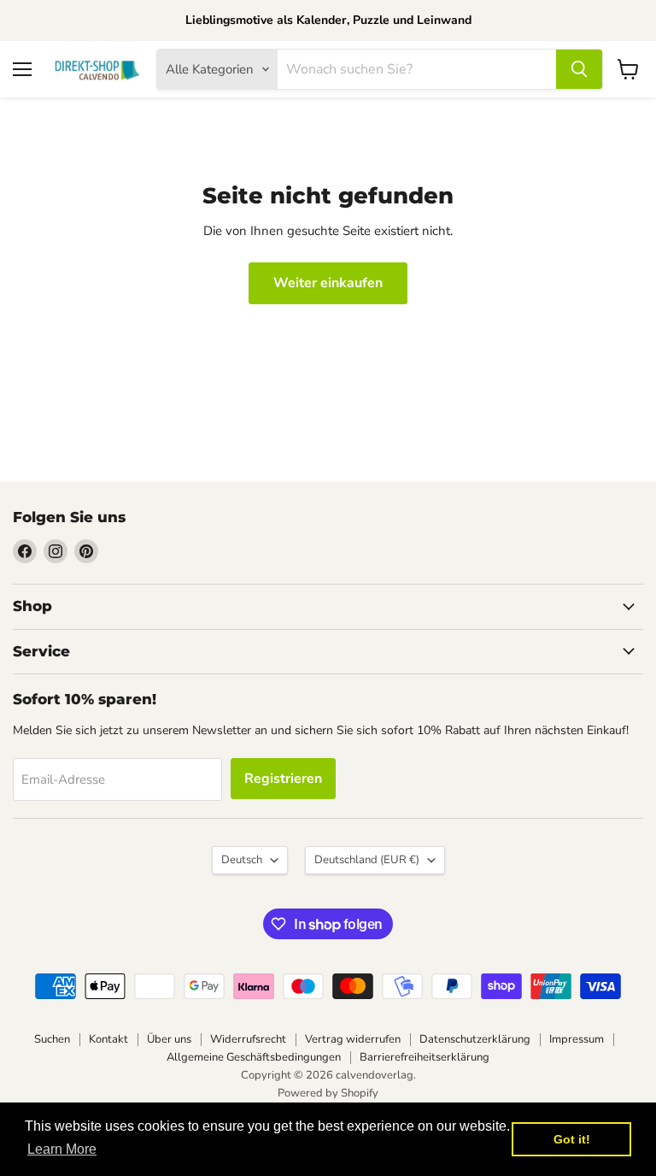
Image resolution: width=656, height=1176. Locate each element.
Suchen (52, 1039)
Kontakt (108, 1039)
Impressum (576, 1039)
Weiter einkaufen (328, 282)
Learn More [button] (62, 1149)
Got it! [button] (572, 1139)
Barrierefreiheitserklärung (424, 1057)
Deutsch (241, 859)
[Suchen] (579, 69)
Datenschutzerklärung (474, 1039)
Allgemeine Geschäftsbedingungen (254, 1057)
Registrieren (283, 778)
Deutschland (366, 859)
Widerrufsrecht (248, 1039)
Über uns (169, 1039)
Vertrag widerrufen (353, 1039)
